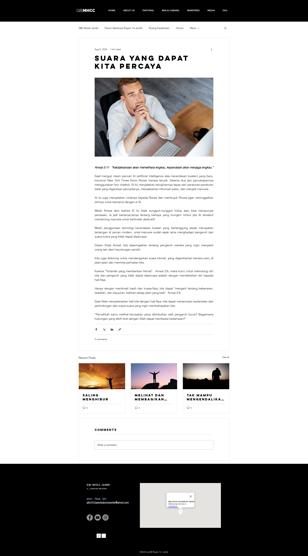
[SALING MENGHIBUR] (102, 376)
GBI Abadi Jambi (88, 28)
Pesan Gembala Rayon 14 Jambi (123, 28)
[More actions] (211, 49)
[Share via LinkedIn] (111, 329)
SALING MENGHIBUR (96, 397)
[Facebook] (90, 517)
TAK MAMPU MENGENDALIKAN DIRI (205, 397)
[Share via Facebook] (96, 329)
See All (225, 357)
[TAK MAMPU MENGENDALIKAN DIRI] (206, 376)
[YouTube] (97, 517)
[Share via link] (119, 329)
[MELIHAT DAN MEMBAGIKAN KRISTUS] (154, 376)
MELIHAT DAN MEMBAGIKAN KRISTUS (149, 397)
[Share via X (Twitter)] (104, 329)
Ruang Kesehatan (159, 28)
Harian (180, 28)
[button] (225, 28)
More (193, 28)
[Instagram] (105, 517)
